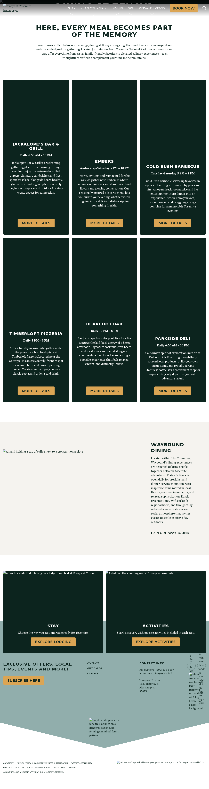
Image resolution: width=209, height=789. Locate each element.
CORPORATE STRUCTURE (13, 767)
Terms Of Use (62, 763)
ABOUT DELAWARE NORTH (38, 767)
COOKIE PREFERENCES (43, 763)
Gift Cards (94, 668)
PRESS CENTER (59, 767)
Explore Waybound (170, 533)
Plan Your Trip (93, 8)
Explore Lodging (53, 642)
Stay (72, 8)
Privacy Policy (24, 763)
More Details (36, 223)
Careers (92, 673)
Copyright (8, 763)
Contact (93, 663)
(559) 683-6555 (163, 673)
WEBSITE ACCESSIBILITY (81, 763)
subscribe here (24, 680)
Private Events (152, 8)
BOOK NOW (184, 8)
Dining (117, 8)
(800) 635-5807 (165, 669)
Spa (131, 8)
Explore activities (156, 642)
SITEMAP (72, 767)
